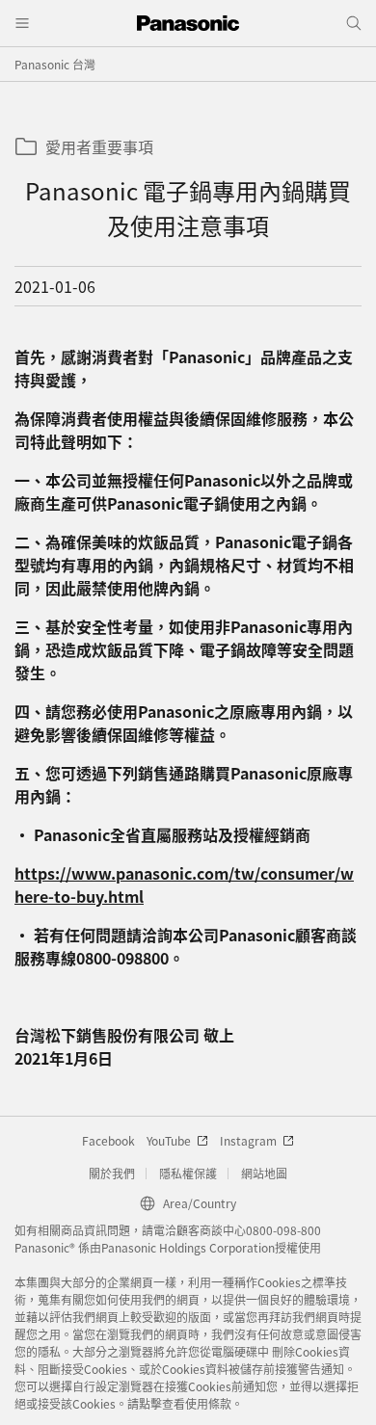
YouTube (169, 1140)
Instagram (248, 1140)
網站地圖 (264, 1173)
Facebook (108, 1140)
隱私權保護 (188, 1173)
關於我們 (112, 1173)
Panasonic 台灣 (54, 64)
